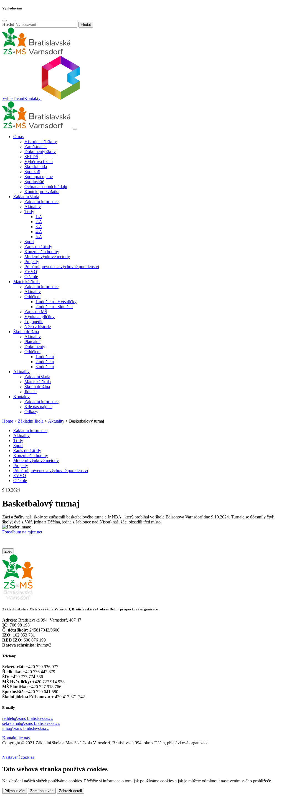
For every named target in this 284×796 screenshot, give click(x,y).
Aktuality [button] (21, 371)
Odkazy (31, 411)
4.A (39, 231)
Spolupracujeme (38, 176)
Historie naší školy (40, 141)
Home (7, 421)
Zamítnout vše (42, 791)
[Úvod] (37, 127)
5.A (39, 236)
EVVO (30, 271)
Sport (29, 241)
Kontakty (32, 98)
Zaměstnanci (35, 146)
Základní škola (37, 376)
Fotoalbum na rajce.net (22, 532)
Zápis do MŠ (35, 311)
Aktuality (32, 206)
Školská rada (35, 166)
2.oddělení (45, 361)
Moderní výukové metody (47, 256)
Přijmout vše (14, 791)
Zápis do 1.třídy (38, 246)
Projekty (31, 261)
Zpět (8, 551)
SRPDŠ (31, 156)
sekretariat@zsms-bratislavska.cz (31, 723)
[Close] (4, 20)
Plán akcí (32, 341)
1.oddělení (45, 356)
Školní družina (37, 386)
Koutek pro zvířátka (41, 191)
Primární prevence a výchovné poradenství (61, 266)
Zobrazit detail (70, 791)
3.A (39, 226)
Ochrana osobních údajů (45, 186)
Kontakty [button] (21, 396)
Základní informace (41, 201)
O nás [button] (18, 136)
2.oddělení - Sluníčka (54, 306)
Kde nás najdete (38, 406)
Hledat (8, 24)
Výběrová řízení (38, 161)
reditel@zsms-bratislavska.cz (27, 718)
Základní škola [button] (26, 196)
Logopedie (33, 321)
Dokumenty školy (40, 151)
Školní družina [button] (26, 331)
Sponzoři (32, 171)
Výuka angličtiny (39, 316)
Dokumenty (34, 346)
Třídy (18, 440)
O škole (31, 276)
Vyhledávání (13, 98)
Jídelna (30, 391)
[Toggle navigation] (75, 128)
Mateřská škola (37, 381)
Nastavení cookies (18, 757)
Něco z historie (37, 326)
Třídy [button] (29, 211)
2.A (39, 221)
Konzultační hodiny (41, 251)
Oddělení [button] (32, 296)
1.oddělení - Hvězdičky (56, 301)
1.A (39, 216)
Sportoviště (34, 181)
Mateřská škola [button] (26, 281)
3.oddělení (45, 366)
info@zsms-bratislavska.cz (25, 728)
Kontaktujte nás (16, 737)
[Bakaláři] (60, 98)
